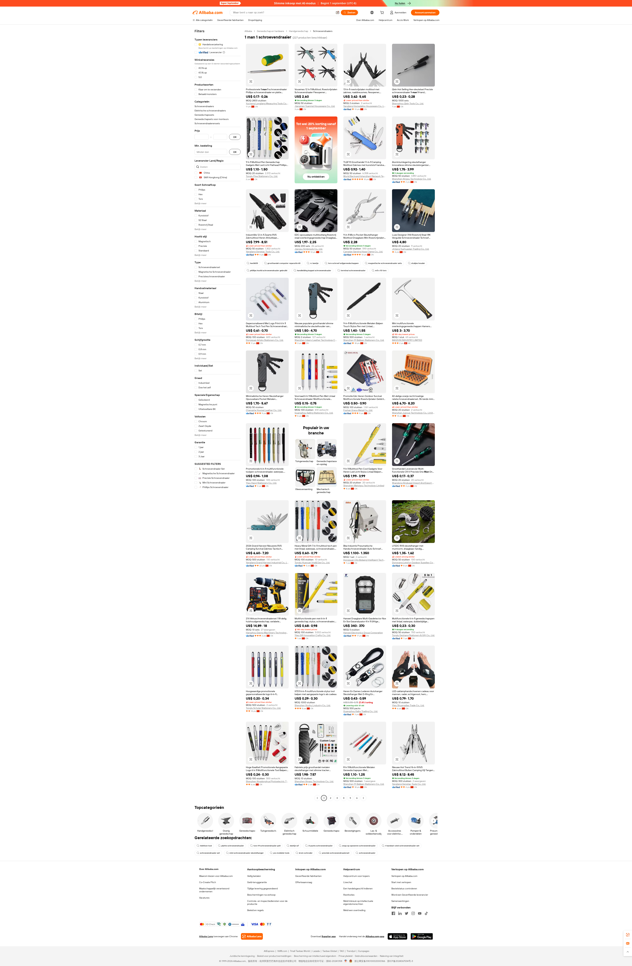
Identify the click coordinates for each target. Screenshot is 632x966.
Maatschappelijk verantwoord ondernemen (214, 890)
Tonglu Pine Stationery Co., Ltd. (262, 176)
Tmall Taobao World (300, 951)
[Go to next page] (363, 798)
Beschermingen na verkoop (261, 894)
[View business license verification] (345, 961)
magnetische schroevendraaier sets (385, 263)
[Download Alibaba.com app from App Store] (397, 936)
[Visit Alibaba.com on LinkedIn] (400, 913)
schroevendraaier (367, 853)
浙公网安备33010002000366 (369, 961)
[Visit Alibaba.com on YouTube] (420, 913)
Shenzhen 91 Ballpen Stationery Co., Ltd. (363, 340)
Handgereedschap (298, 31)
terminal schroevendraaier (353, 270)
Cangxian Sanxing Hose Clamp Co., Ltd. (363, 251)
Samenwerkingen (400, 901)
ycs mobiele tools (281, 853)
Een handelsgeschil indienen (358, 888)
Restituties (349, 894)
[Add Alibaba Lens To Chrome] (252, 936)
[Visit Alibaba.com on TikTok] (426, 913)
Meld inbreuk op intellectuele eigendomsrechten (358, 902)
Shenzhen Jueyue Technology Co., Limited (413, 413)
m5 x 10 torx (380, 270)
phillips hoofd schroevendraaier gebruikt (268, 270)
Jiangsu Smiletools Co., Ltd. (309, 249)
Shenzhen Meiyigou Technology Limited (363, 485)
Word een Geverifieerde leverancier (409, 894)
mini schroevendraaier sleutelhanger (246, 853)
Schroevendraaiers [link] (322, 31)
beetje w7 (294, 846)
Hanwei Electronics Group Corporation (363, 632)
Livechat (347, 882)
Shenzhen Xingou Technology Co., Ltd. (411, 179)
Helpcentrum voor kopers (356, 876)
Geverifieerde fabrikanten (308, 876)
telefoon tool (206, 846)
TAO (342, 951)
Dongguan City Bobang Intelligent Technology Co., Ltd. (364, 560)
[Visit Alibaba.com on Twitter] (406, 913)
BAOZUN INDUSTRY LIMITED (407, 340)
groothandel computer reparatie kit (284, 263)
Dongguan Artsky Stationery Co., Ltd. (264, 340)
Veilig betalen (254, 876)
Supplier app (329, 936)
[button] (338, 12)
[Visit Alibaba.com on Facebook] (393, 913)
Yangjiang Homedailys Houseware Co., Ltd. (364, 106)
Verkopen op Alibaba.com (404, 876)
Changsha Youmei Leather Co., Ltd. (264, 410)
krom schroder (306, 853)
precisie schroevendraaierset (335, 853)
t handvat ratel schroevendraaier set (402, 846)
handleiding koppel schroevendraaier (314, 270)
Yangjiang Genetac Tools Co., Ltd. (263, 251)
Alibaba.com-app (375, 936)
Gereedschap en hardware (270, 31)
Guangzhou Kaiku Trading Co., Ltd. (360, 711)
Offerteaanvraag (303, 882)
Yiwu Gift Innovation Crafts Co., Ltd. (313, 635)
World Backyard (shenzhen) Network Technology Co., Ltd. (364, 176)
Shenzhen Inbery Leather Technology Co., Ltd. (316, 340)
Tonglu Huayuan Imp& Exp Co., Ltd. (312, 562)
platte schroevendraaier (232, 846)
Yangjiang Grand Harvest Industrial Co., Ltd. (267, 562)
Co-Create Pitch (207, 882)
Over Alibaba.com (208, 869)
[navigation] (218, 415)
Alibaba (248, 31)
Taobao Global (329, 951)
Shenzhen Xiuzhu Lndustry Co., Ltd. (312, 705)
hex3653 (254, 263)
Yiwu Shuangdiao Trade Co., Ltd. (408, 705)
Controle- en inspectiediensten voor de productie (267, 902)
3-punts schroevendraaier (320, 846)
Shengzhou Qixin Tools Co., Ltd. (408, 103)
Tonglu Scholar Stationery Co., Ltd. (263, 708)
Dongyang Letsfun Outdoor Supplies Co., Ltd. (413, 562)
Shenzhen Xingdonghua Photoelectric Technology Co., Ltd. (267, 781)
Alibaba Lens (206, 936)
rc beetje (314, 263)
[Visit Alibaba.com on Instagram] (413, 913)
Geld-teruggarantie (257, 882)
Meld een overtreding (354, 910)
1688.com (282, 951)
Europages (363, 951)
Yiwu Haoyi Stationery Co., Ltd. (261, 483)
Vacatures (204, 897)
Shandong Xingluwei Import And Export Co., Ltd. (413, 483)
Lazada (316, 951)
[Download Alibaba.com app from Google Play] (422, 936)
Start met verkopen (401, 882)
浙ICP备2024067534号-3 (400, 961)
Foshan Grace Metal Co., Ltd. (358, 410)
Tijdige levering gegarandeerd (262, 888)
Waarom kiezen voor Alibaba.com (216, 876)
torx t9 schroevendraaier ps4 (266, 846)
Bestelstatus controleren (404, 888)
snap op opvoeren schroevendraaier (359, 846)
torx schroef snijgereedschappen (343, 263)
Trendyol (351, 951)
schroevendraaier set (210, 853)
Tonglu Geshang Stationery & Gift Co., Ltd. (413, 635)
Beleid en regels (255, 910)
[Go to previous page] (317, 798)
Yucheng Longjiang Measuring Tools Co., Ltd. (267, 103)
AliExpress (269, 951)
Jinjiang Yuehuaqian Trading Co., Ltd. (410, 249)
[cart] (382, 13)
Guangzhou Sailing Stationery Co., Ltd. (314, 413)
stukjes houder (418, 263)
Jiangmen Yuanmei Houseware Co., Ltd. (315, 106)
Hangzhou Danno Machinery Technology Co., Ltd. (267, 632)
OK (235, 137)
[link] (627, 934)
